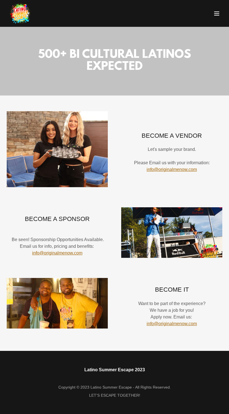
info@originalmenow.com (172, 169)
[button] (216, 13)
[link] (20, 13)
